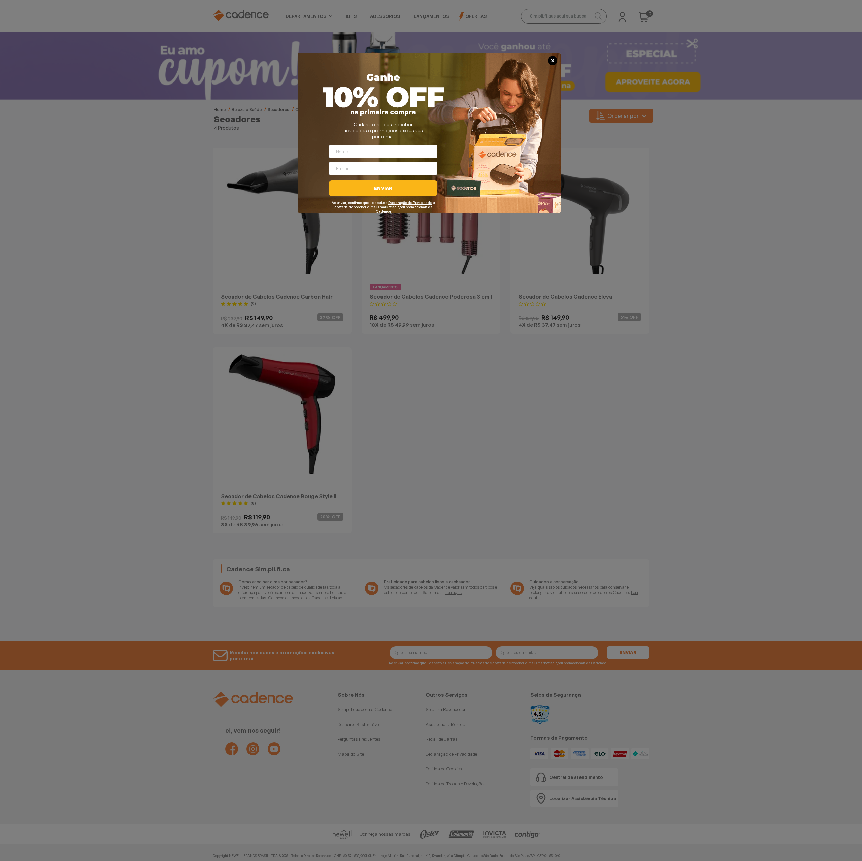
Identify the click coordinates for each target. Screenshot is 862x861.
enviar (383, 188)
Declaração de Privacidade (410, 203)
